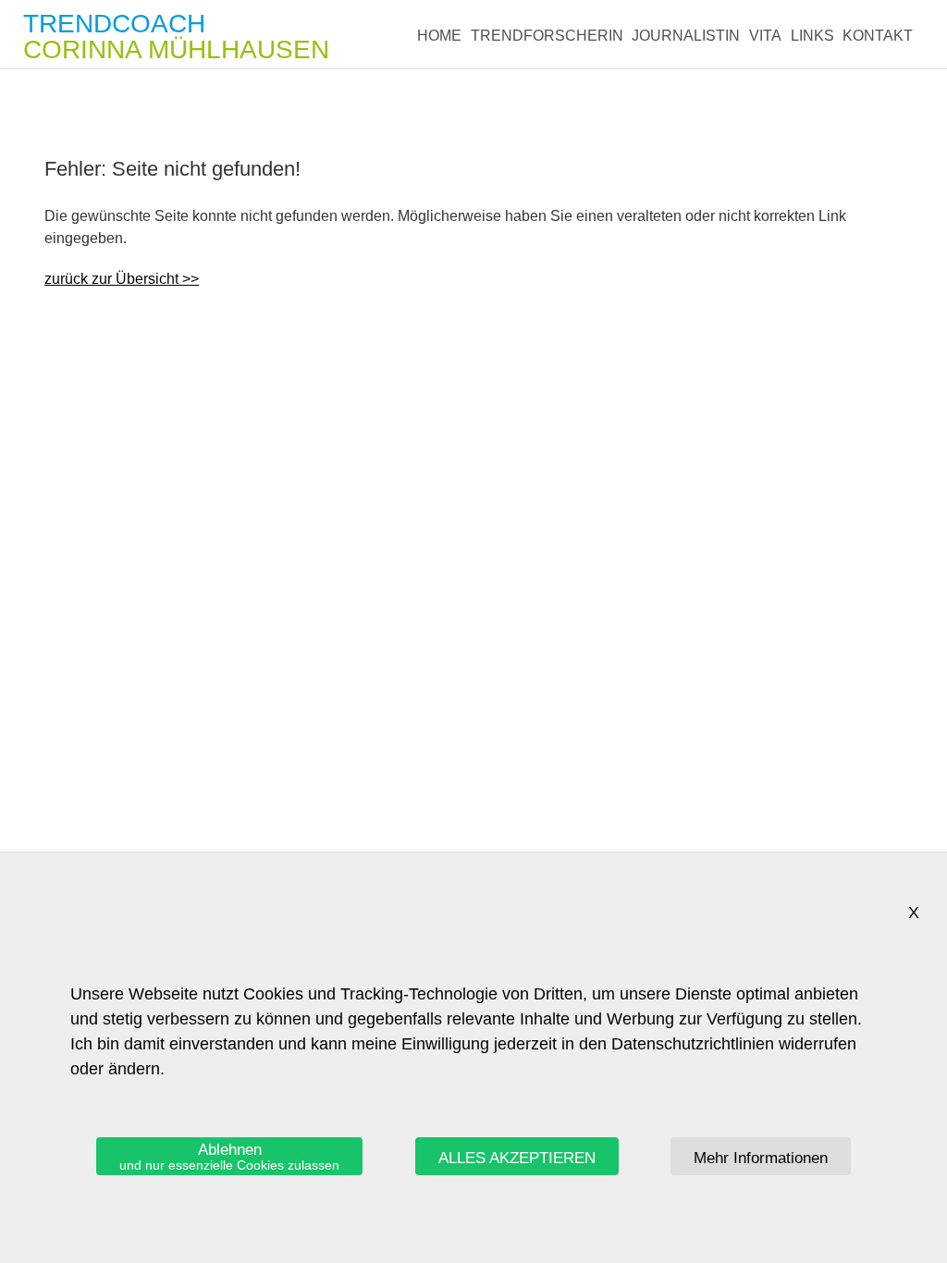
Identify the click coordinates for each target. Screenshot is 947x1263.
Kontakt (877, 35)
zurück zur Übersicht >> (121, 279)
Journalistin (686, 35)
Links (812, 35)
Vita (765, 35)
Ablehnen (229, 1156)
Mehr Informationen (761, 1158)
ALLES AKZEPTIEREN (517, 1158)
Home (439, 35)
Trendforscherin (547, 35)
